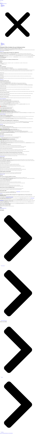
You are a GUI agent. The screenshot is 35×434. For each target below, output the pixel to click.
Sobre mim (1, 62)
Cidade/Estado (1, 63)
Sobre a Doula (2, 43)
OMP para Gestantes (3, 5)
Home (1, 4)
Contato (1, 6)
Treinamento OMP (2, 44)
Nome (0, 60)
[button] (17, 24)
